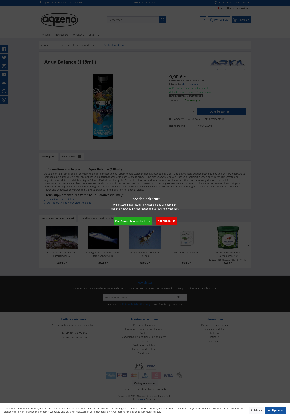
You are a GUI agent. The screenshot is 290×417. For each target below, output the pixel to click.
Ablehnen (256, 410)
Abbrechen (164, 220)
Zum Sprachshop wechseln (130, 221)
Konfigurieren (275, 410)
